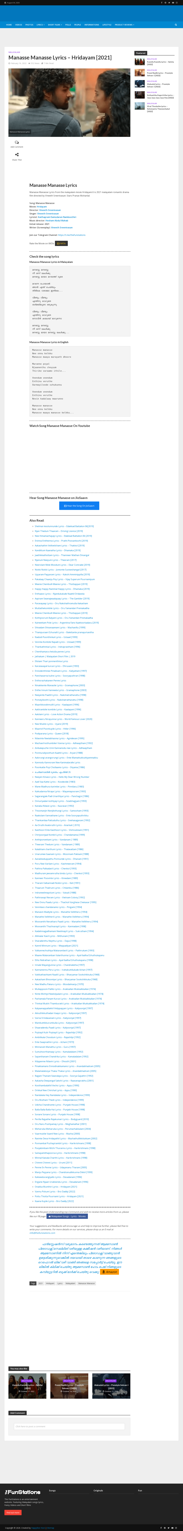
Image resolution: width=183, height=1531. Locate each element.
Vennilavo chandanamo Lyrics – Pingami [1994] (58, 907)
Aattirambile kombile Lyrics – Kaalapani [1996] (58, 709)
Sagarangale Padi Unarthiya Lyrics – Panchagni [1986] (62, 796)
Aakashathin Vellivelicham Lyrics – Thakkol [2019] (60, 545)
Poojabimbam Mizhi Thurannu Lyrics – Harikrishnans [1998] (65, 1148)
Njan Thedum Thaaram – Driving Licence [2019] (59, 531)
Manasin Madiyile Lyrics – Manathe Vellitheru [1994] (61, 911)
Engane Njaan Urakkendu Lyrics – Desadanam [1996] (61, 1181)
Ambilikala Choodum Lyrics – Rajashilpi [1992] (58, 1037)
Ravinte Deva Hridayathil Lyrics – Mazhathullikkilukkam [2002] (66, 1138)
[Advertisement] (79, 159)
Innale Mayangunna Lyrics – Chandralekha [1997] (60, 964)
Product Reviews (123, 24)
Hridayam (42, 206)
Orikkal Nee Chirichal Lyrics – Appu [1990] (56, 1090)
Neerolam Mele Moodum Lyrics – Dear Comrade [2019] (62, 564)
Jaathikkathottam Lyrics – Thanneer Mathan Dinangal (62, 555)
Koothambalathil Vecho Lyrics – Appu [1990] (57, 1085)
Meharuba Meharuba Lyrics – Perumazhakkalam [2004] (63, 1128)
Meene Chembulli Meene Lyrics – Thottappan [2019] (61, 584)
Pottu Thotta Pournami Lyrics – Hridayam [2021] (59, 1196)
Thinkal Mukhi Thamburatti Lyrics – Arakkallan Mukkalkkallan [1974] (69, 1003)
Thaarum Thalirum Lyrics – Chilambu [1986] (57, 887)
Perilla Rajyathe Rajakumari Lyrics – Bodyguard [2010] (62, 1119)
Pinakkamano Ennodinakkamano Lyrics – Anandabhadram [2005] (67, 1066)
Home (9, 24)
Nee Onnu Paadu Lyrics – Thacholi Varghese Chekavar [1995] (65, 902)
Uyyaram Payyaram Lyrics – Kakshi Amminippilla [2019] (62, 574)
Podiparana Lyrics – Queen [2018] (52, 733)
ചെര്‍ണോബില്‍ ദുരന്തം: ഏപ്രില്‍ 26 (53, 772)
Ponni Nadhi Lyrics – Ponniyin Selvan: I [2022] (69, 1386)
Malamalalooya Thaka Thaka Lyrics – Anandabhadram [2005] (65, 1071)
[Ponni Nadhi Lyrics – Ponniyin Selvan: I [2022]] (140, 72)
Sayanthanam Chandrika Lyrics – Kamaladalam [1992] (61, 1056)
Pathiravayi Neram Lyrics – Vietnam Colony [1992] (60, 897)
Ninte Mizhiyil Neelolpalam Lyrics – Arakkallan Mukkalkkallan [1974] (69, 993)
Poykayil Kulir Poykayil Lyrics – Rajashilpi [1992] (58, 1032)
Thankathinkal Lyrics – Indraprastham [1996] (57, 646)
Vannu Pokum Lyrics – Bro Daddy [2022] (55, 1191)
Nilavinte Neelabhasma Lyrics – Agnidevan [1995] (59, 738)
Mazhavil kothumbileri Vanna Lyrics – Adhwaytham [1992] (64, 743)
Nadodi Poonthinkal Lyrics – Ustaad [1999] (56, 637)
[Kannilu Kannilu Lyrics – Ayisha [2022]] (140, 61)
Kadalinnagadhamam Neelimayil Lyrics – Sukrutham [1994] (64, 931)
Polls (68, 24)
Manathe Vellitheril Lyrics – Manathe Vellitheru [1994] (62, 916)
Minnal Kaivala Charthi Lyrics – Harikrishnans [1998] (61, 1157)
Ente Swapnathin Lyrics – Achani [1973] (54, 1042)
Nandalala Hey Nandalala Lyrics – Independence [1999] (62, 1095)
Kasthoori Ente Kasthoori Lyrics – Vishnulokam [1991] (62, 830)
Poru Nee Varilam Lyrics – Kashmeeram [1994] (58, 863)
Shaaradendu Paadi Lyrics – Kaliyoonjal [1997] (58, 1027)
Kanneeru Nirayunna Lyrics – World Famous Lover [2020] (63, 719)
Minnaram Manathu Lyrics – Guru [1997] (55, 1046)
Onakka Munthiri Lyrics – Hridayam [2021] (56, 1186)
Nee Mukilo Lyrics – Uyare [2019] (51, 723)
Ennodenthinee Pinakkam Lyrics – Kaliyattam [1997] (61, 670)
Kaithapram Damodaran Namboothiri (57, 217)
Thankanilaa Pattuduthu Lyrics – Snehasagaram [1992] (62, 820)
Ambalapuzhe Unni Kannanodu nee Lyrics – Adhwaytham (63, 748)
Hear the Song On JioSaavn (80, 505)
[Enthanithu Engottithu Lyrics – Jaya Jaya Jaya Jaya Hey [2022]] (140, 94)
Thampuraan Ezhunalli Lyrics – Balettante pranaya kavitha (64, 632)
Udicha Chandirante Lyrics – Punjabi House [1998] (60, 1104)
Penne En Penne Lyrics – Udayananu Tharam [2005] (61, 1167)
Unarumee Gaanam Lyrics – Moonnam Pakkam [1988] (62, 854)
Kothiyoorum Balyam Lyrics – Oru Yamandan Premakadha (64, 617)
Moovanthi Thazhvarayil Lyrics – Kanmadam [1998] (60, 926)
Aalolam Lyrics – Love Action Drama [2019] (56, 714)
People (77, 24)
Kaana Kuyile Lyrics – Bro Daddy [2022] (54, 1201)
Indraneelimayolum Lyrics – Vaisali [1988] (55, 892)
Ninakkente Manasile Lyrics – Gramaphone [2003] (60, 685)
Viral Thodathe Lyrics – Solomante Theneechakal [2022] (158, 108)
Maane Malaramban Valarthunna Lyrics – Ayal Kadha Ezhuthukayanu (69, 955)
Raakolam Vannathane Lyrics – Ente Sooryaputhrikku (61, 815)
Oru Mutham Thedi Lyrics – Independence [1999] (59, 1099)
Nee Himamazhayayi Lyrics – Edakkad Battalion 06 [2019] (63, 535)
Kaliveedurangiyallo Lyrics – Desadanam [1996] (58, 1177)
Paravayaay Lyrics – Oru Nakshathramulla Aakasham (61, 603)
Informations (92, 24)
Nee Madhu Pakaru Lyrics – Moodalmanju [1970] (59, 984)
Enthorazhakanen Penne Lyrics (50, 680)
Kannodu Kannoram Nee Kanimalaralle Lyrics (57, 762)
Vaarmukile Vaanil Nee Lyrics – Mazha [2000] (57, 1133)
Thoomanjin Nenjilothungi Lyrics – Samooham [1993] (61, 810)
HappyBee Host (38, 1528)
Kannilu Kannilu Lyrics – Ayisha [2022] (27, 1386)
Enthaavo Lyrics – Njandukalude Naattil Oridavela (59, 593)
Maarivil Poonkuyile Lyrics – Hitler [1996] (55, 728)
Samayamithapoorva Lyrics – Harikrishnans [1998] (60, 1152)
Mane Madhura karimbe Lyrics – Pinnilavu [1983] (59, 786)
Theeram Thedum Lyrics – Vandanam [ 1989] (57, 844)
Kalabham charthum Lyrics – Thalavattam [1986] (59, 849)
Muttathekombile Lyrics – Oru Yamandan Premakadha (62, 608)
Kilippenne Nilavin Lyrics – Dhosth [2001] (55, 1061)
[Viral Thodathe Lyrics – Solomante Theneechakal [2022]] (140, 105)
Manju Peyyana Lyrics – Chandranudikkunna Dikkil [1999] (63, 1172)
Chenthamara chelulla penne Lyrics (52, 651)
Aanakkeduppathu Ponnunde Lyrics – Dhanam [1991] (61, 858)
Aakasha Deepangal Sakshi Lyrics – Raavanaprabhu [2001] (64, 1080)
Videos (18, 24)
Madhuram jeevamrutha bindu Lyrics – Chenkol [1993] (62, 873)
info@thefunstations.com (42, 1232)
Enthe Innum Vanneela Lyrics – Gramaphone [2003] (60, 690)
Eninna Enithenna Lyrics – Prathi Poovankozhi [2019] (61, 540)
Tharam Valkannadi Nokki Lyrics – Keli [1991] (57, 883)
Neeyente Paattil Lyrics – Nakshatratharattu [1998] (60, 695)
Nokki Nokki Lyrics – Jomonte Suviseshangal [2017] (60, 569)
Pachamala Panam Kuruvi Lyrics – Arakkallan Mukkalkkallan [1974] (68, 998)
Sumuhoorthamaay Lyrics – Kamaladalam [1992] (59, 1051)
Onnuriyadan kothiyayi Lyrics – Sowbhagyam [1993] (61, 801)
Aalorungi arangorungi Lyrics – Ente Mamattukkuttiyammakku (66, 757)
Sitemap (50, 1528)
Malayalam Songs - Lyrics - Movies (68, 1216)
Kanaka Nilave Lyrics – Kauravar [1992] (54, 805)
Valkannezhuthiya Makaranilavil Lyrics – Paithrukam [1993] (64, 950)
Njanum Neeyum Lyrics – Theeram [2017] (55, 560)
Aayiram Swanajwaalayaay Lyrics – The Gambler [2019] (62, 598)
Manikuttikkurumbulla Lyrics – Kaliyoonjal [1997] (59, 1022)
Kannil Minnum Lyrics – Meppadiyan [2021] (56, 945)
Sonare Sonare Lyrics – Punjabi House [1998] (57, 1114)
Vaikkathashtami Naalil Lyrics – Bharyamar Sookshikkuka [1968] (67, 974)
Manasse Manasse (86, 1283)
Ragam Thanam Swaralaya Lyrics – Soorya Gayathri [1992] (64, 1075)
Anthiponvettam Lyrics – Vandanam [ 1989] (56, 839)
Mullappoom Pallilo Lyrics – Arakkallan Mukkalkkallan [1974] (65, 989)
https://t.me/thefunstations (71, 235)
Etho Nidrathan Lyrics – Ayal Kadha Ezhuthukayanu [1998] (64, 960)
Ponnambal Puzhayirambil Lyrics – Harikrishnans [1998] (63, 1143)
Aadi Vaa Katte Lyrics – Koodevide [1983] (55, 781)
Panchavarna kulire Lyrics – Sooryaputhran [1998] (60, 675)
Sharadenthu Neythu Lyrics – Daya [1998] (55, 940)
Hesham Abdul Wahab (57, 220)
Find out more (13, 1512)
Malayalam (14, 52)
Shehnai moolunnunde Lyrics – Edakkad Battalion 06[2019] (64, 526)
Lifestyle (106, 24)
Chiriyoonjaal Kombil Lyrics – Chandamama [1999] (60, 834)
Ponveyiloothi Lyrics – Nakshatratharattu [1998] (59, 699)
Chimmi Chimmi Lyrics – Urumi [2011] (53, 1162)
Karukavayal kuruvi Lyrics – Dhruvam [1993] (57, 666)
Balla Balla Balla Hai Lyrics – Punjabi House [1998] (60, 1109)
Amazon (111, 1272)
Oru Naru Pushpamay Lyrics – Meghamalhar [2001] (60, 1124)
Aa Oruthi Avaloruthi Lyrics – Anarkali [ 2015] (57, 825)
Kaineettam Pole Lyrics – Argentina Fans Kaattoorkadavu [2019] (67, 622)
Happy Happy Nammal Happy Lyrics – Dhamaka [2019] (62, 588)
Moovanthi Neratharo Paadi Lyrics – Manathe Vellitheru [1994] (66, 921)
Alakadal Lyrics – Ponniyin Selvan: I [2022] (111, 1386)
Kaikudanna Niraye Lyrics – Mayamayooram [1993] (60, 791)
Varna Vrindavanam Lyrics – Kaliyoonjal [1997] (58, 1018)
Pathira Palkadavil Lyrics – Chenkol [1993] (55, 868)
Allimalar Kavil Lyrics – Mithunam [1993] (55, 936)
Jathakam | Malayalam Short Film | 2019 (55, 656)
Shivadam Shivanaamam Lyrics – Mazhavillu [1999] (60, 627)
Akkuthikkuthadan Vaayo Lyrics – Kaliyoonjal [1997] (61, 1013)
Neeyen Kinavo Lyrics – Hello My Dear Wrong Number (62, 776)
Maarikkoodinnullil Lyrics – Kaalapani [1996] (57, 704)
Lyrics (40, 24)
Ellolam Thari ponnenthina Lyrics (51, 661)
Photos (29, 24)
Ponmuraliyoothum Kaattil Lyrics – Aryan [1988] (59, 752)
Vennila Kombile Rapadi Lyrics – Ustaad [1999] (58, 641)
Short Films (54, 24)
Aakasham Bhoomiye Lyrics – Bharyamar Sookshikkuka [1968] (66, 979)
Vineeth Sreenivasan (50, 210)
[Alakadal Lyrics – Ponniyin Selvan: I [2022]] (140, 83)
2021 (40, 1283)
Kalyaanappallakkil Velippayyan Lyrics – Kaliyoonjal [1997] (64, 1008)
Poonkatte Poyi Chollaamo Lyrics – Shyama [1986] (60, 767)
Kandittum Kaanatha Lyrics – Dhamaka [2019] (58, 550)
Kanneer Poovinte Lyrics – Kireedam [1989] (56, 878)
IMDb (63, 243)
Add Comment (17, 147)
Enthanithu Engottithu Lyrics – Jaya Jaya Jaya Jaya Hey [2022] (160, 96)
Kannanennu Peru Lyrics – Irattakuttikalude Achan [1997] (63, 969)
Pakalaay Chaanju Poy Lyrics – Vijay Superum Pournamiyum (65, 579)
